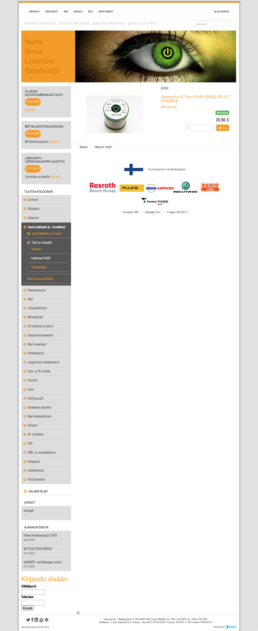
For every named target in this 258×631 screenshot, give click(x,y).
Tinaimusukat (39, 267)
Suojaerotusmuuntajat (40, 335)
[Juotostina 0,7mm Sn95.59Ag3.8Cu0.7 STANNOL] (114, 114)
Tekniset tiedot (103, 147)
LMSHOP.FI (34, 11)
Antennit (33, 425)
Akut (30, 299)
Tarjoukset (51, 11)
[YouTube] (41, 620)
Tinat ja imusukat (42, 242)
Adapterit (33, 217)
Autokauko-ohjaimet (39, 407)
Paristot (32, 380)
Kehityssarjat (35, 398)
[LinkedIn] (36, 620)
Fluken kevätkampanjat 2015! (44, 93)
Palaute (78, 11)
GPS (30, 443)
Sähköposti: (29, 586)
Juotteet (36, 249)
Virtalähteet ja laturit (40, 326)
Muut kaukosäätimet (40, 416)
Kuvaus (84, 147)
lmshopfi (29, 510)
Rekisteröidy (106, 11)
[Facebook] (32, 620)
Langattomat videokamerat (43, 362)
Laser (31, 389)
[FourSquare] (47, 620)
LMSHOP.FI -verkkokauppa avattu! (45, 160)
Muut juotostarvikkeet (40, 278)
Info (66, 11)
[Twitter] (28, 620)
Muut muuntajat (37, 344)
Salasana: (27, 597)
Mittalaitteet (35, 317)
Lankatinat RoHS (40, 258)
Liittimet (33, 199)
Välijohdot (33, 208)
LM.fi (90, 11)
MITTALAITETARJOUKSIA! (44, 126)
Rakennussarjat (37, 290)
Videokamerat (36, 353)
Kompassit (34, 461)
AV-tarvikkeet (36, 434)
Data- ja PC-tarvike (39, 371)
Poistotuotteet (36, 479)
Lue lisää (30, 109)
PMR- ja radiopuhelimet (42, 452)
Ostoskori (222, 11)
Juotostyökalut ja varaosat (47, 233)
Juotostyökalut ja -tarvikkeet (47, 227)
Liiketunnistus (36, 470)
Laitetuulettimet (37, 308)
